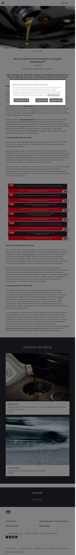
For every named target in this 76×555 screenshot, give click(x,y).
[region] (37, 92)
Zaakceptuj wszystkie (56, 100)
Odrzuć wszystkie (41, 100)
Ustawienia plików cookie (21, 100)
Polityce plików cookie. (53, 95)
